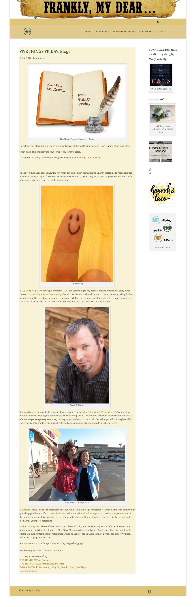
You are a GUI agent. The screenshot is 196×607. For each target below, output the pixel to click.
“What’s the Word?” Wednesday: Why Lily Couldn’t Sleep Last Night (52, 567)
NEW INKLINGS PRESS (124, 31)
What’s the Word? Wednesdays (98, 412)
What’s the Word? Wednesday (46, 294)
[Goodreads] (158, 23)
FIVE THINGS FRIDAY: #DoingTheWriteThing (41, 563)
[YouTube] (165, 23)
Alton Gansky (28, 526)
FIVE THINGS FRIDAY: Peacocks (35, 560)
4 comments (39, 58)
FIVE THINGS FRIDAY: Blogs (44, 51)
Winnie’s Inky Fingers (88, 513)
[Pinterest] (169, 23)
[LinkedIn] (161, 23)
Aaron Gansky (28, 412)
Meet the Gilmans (28, 571)
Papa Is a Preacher (123, 513)
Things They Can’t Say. (90, 157)
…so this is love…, (58, 513)
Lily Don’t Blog (29, 290)
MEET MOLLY (102, 31)
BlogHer (26, 509)
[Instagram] (173, 23)
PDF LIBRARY (146, 31)
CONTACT (161, 31)
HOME (88, 31)
